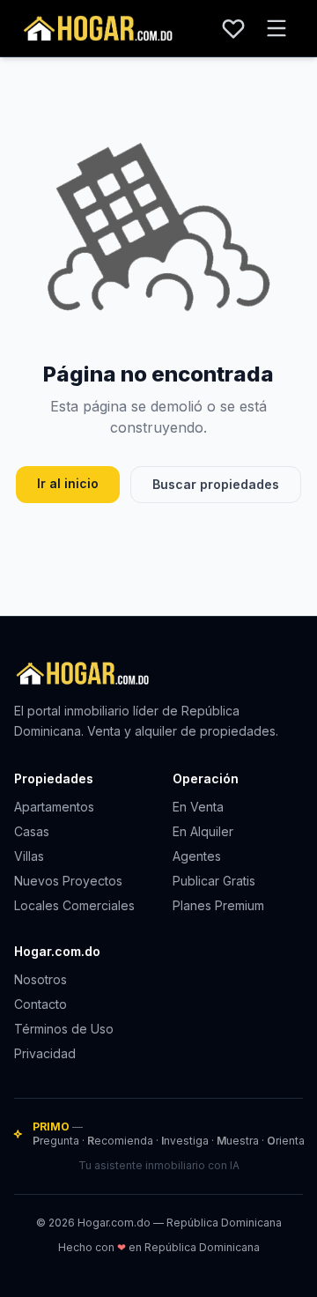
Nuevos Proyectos (68, 880)
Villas (29, 856)
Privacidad (45, 1053)
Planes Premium (218, 905)
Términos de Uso (64, 1028)
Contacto (40, 1004)
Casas (31, 831)
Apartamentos (54, 806)
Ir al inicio (68, 483)
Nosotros (40, 979)
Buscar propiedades (215, 484)
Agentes (197, 856)
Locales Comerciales (74, 905)
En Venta (198, 806)
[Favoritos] (233, 28)
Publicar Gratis (214, 880)
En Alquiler (203, 831)
